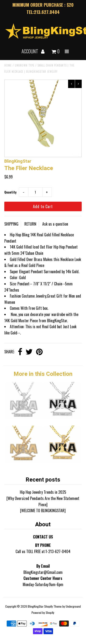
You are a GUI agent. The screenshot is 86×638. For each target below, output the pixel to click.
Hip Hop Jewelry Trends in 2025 (43, 492)
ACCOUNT (30, 51)
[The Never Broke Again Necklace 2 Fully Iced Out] (23, 461)
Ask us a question (55, 224)
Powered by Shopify (43, 612)
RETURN (30, 224)
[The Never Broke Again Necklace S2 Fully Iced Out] (23, 418)
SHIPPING (11, 224)
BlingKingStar (35, 606)
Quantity (10, 192)
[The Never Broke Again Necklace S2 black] (62, 418)
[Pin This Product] (39, 352)
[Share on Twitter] (29, 352)
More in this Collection (43, 374)
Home (8, 65)
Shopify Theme (53, 606)
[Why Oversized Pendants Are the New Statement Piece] (42, 501)
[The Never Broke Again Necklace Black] (62, 461)
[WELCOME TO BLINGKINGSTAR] (43, 510)
